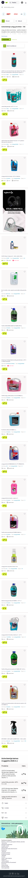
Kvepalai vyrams (5, 846)
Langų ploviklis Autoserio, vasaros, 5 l (10, 498)
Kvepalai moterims (5, 852)
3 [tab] (16, 837)
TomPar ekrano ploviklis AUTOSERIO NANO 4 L (11, 532)
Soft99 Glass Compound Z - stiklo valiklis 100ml (12, 256)
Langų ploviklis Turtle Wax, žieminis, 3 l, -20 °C (12, 635)
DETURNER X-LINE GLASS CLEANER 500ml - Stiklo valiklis (14, 739)
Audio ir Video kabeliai (6, 858)
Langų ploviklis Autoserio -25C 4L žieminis (11, 176)
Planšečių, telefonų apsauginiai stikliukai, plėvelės (13, 841)
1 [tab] (11, 837)
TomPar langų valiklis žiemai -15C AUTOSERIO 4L (12, 395)
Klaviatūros (4, 850)
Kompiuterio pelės (5, 854)
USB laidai (3, 855)
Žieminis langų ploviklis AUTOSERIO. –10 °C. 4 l (11, 600)
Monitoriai (3, 863)
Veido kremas (4, 847)
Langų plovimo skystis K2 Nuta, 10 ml (10, 566)
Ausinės (3, 857)
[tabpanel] (14, 829)
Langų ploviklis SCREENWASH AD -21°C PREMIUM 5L (13, 464)
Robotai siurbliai (5, 866)
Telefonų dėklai (5, 861)
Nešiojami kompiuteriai (6, 844)
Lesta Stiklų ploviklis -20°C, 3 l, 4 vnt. (10, 106)
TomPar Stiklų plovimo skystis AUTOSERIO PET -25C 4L (13, 669)
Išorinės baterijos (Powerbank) (8, 862)
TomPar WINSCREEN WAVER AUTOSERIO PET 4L (12, 325)
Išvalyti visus (14, 39)
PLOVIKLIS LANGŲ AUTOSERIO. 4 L (9, 429)
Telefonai (3, 851)
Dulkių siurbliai (4, 865)
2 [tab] (13, 837)
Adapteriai (3, 859)
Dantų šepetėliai (5, 868)
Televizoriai (4, 843)
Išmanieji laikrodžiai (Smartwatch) (9, 848)
